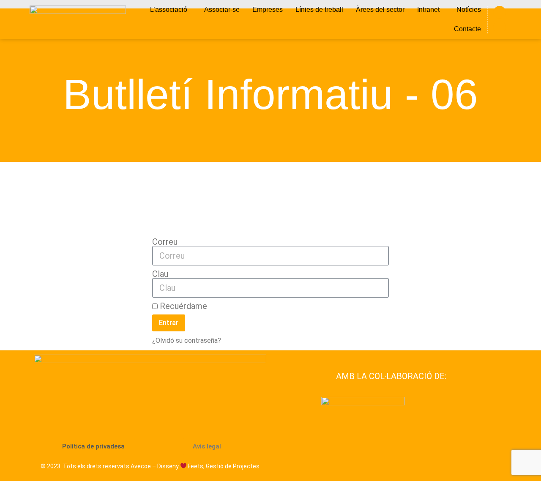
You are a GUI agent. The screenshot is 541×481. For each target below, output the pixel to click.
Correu (165, 242)
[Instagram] (499, 27)
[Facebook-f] (499, 12)
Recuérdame (182, 306)
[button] (171, 9)
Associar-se (222, 9)
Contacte (467, 29)
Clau (160, 274)
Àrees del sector (380, 9)
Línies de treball (319, 9)
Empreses (267, 9)
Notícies (468, 9)
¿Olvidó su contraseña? (186, 340)
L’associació (168, 9)
